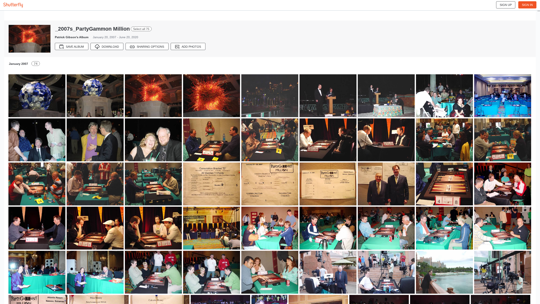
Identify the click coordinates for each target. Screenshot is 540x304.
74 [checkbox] (36, 64)
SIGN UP (506, 5)
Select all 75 (141, 29)
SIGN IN (527, 5)
